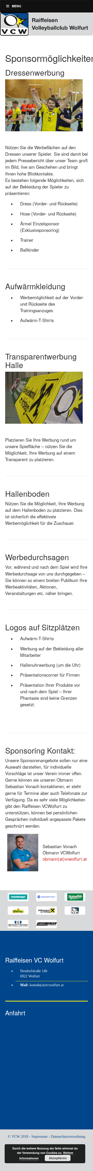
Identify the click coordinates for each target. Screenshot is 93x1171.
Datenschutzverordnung (68, 1137)
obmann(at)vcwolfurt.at (65, 859)
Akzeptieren (58, 1158)
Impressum (40, 1137)
